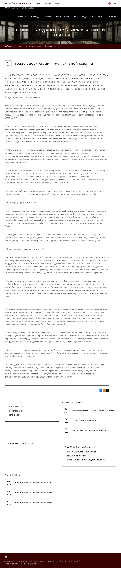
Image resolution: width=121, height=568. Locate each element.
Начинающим (62, 16)
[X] (107, 390)
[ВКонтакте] (100, 390)
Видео (85, 16)
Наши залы (97, 16)
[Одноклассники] (104, 390)
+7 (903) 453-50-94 (51, 3)
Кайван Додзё (10, 46)
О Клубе (47, 16)
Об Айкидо (35, 16)
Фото (75, 16)
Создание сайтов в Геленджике (20, 564)
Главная (22, 16)
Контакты (111, 16)
